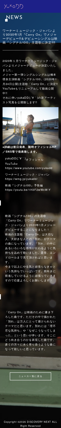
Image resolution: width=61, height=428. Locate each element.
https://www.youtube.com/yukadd (29, 168)
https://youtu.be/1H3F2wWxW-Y (28, 190)
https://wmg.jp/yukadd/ (21, 179)
